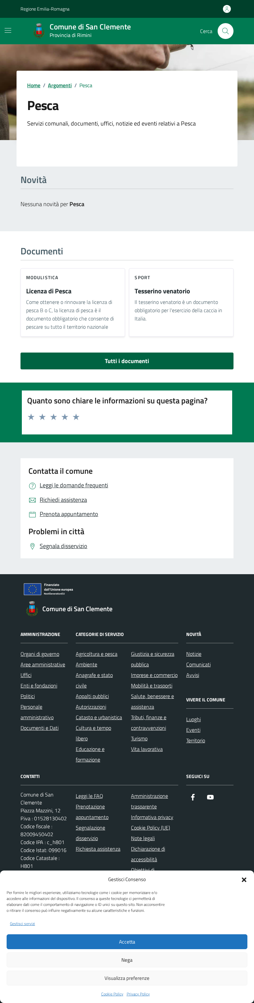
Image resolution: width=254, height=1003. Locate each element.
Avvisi (192, 675)
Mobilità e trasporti (151, 685)
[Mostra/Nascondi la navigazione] (8, 30)
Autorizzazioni (91, 707)
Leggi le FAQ (89, 796)
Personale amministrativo (37, 712)
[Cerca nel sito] (225, 31)
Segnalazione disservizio (90, 833)
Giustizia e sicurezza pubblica (152, 659)
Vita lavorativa (147, 749)
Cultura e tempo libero (93, 733)
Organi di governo (40, 654)
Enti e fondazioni (39, 685)
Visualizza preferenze (127, 978)
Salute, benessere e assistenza (152, 701)
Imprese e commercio (154, 675)
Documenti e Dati (40, 728)
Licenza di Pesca (48, 291)
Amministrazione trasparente (149, 801)
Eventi (193, 730)
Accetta (127, 942)
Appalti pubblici (92, 696)
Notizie (193, 654)
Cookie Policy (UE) (150, 828)
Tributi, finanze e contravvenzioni (148, 722)
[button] (244, 879)
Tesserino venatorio (162, 291)
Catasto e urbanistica (99, 717)
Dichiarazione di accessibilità (148, 854)
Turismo (139, 738)
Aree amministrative (43, 664)
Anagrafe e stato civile (94, 680)
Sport (142, 277)
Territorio (195, 740)
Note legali (143, 838)
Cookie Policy (112, 994)
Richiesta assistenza (98, 849)
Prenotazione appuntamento (92, 811)
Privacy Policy (138, 994)
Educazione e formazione (90, 754)
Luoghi (193, 719)
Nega (127, 960)
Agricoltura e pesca (96, 654)
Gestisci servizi (22, 924)
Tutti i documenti (127, 360)
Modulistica (42, 277)
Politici (28, 696)
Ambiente (86, 664)
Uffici (26, 675)
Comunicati (198, 664)
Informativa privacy (152, 817)
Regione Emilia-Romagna (45, 8)
